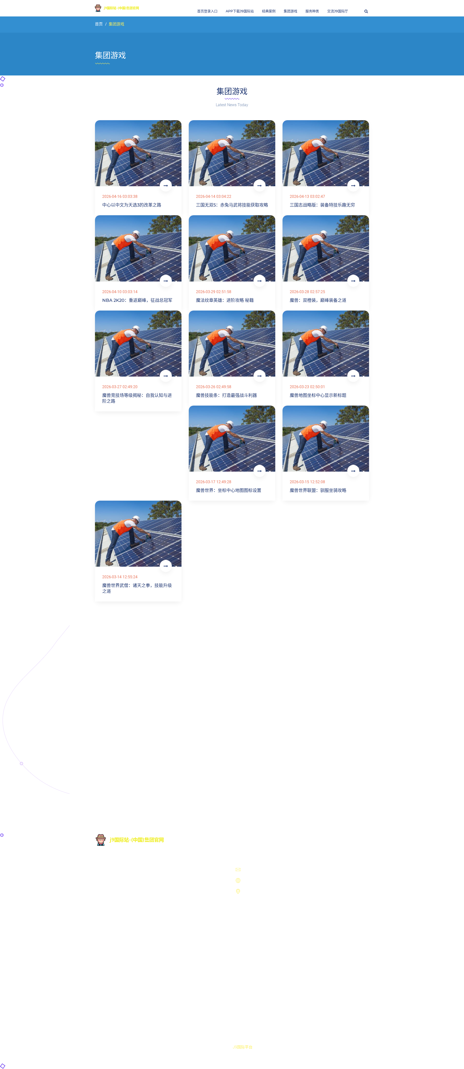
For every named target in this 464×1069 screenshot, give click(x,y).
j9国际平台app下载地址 (256, 944)
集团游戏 (290, 11)
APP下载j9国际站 (240, 11)
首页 (99, 24)
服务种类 (312, 11)
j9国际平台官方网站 (253, 902)
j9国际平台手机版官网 (255, 923)
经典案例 (269, 11)
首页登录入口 (207, 11)
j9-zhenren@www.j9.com (266, 870)
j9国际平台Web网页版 (254, 933)
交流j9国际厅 (337, 11)
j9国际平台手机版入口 (255, 912)
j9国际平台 (243, 1047)
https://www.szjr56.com (265, 881)
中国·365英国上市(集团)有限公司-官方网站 (272, 954)
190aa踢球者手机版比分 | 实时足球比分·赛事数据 (278, 981)
